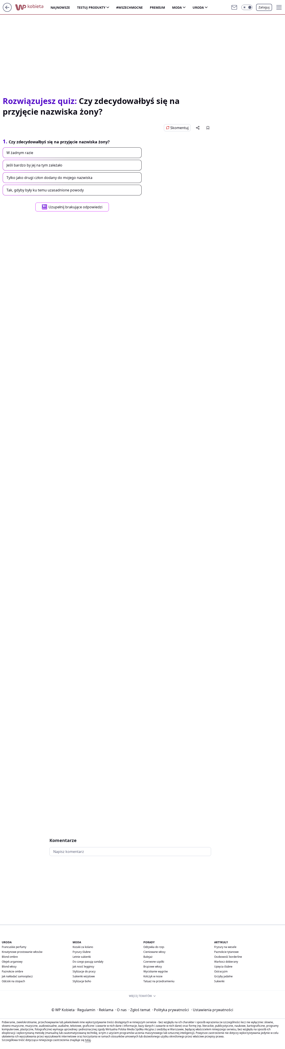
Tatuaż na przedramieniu (158, 981)
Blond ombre (10, 957)
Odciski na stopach (13, 981)
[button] (246, 7)
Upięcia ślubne (223, 966)
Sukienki (219, 981)
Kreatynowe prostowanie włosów (22, 952)
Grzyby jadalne (223, 976)
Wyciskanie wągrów (155, 971)
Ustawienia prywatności (212, 1009)
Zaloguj (264, 7)
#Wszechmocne (129, 7)
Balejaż (148, 957)
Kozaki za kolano (83, 947)
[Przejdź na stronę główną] (7, 10)
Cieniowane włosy (154, 952)
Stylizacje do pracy (84, 971)
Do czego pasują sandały (88, 962)
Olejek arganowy (12, 962)
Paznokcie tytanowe (226, 952)
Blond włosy (9, 966)
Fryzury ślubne (82, 952)
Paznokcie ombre (12, 971)
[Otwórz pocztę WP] (234, 7)
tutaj (88, 1040)
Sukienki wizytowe (84, 976)
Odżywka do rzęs (153, 947)
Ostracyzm (221, 971)
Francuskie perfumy (14, 947)
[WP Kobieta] (33, 7)
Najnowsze (60, 7)
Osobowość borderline (228, 957)
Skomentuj (179, 127)
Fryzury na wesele (225, 947)
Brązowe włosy (152, 966)
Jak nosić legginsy (83, 966)
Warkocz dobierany (226, 962)
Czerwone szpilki (153, 962)
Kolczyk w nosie (153, 976)
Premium (157, 7)
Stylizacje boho (82, 981)
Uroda (198, 7)
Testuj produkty (91, 7)
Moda (177, 7)
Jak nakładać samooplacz (17, 976)
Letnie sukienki (82, 957)
